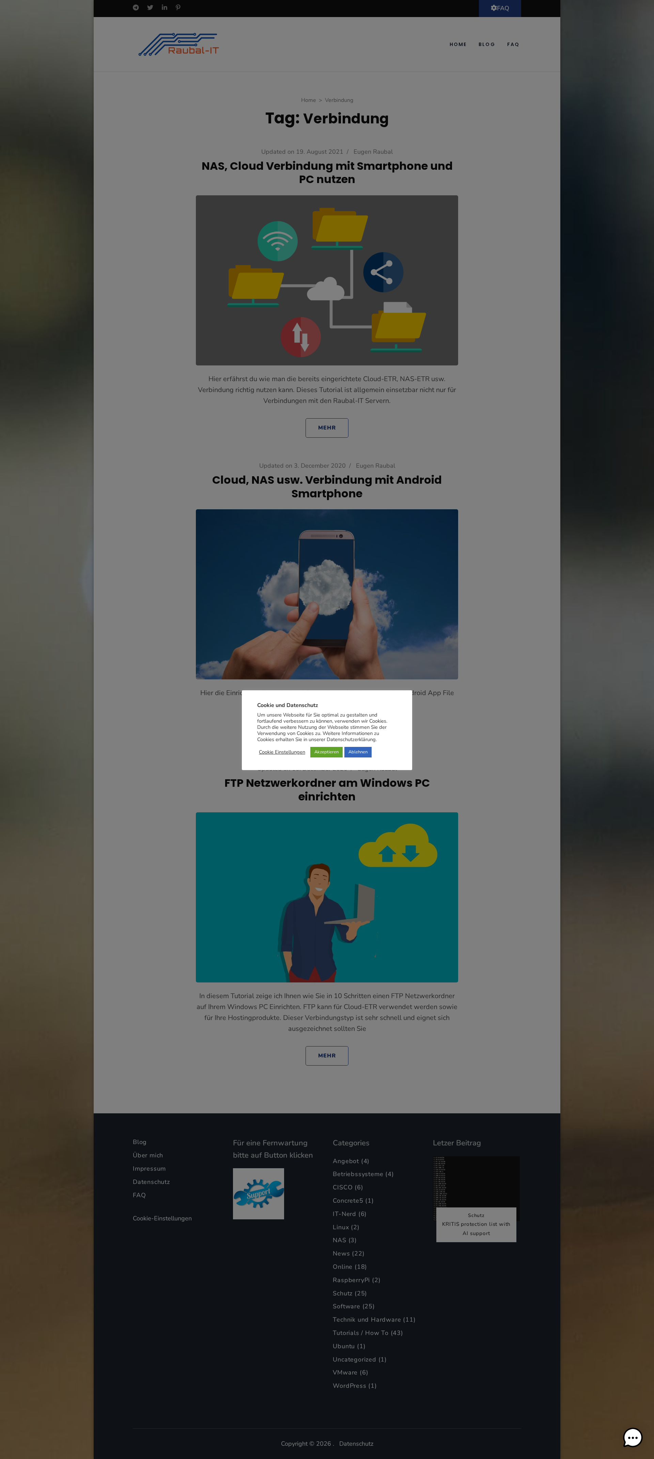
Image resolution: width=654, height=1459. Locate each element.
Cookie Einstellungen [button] (282, 752)
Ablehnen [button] (358, 752)
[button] (633, 1438)
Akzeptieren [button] (326, 752)
